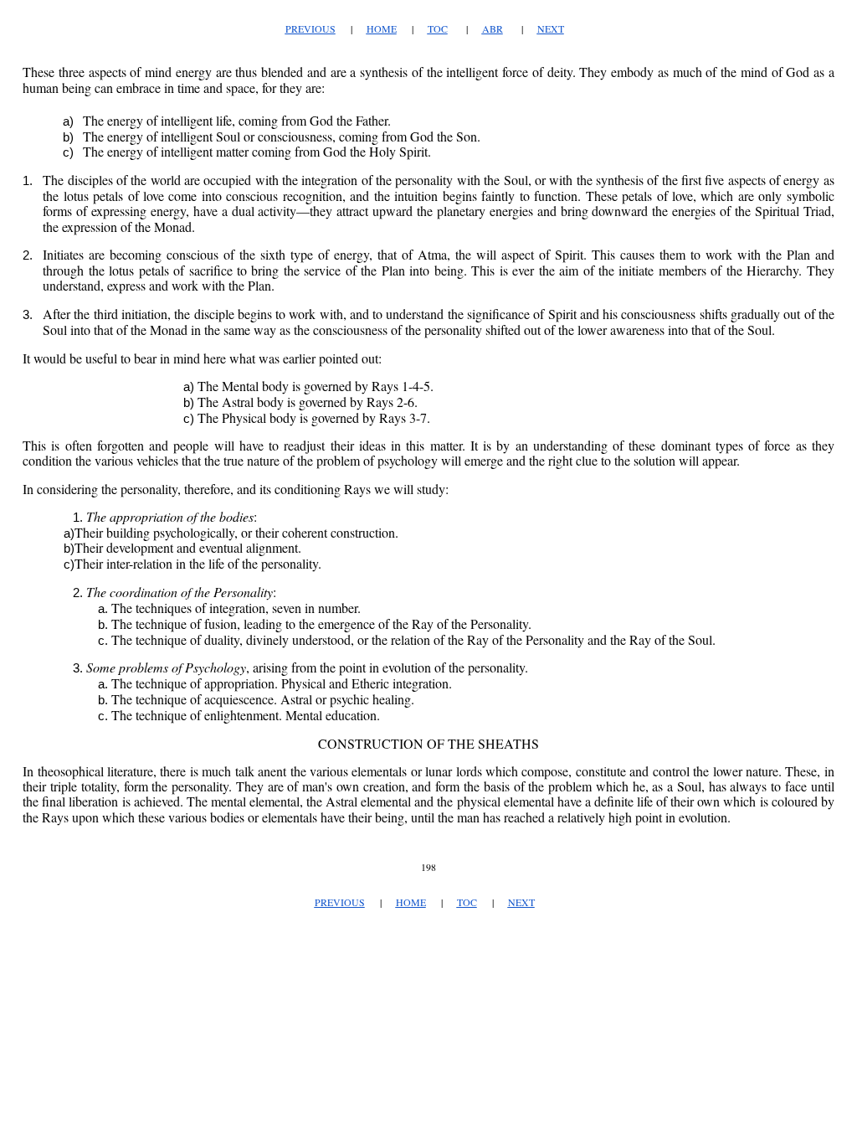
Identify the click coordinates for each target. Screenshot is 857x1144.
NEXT (550, 28)
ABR (492, 28)
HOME (382, 28)
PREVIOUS (310, 28)
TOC (438, 28)
